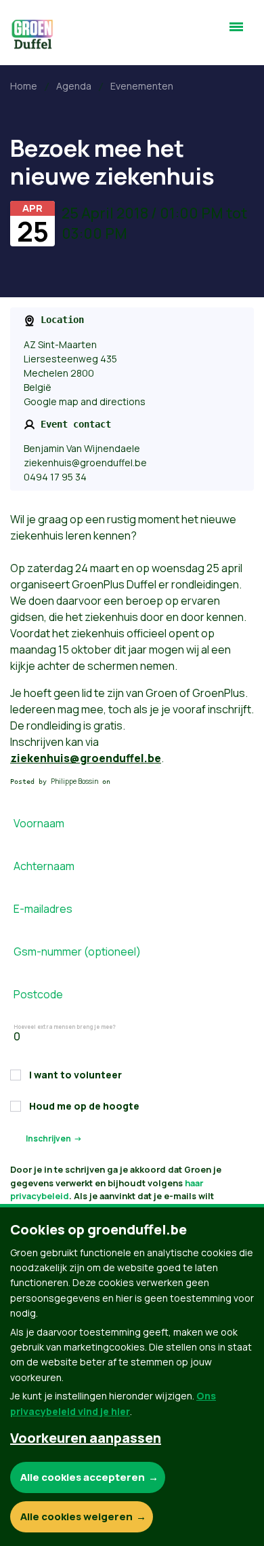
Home (23, 85)
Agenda (73, 85)
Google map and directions (85, 401)
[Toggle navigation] (236, 32)
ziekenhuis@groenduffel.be (85, 462)
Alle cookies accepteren (82, 1477)
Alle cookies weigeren (76, 1516)
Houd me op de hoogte (84, 1105)
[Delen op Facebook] (28, 1408)
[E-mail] (28, 1485)
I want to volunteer (75, 1074)
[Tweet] (28, 1447)
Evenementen (141, 85)
